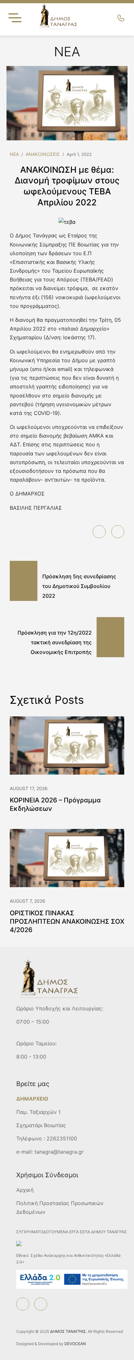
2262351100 (62, 1138)
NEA (14, 154)
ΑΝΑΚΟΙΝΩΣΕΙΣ (43, 154)
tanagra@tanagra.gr (59, 1151)
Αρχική (25, 1190)
